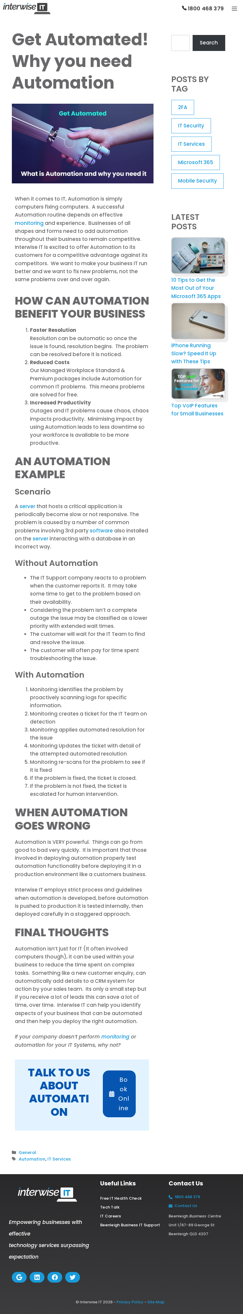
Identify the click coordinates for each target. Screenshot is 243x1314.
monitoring (29, 223)
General (27, 1152)
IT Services (59, 1159)
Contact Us (186, 1206)
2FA (182, 107)
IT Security (191, 125)
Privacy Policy (129, 1302)
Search (209, 42)
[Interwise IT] (26, 8)
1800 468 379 (205, 8)
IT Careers (110, 1216)
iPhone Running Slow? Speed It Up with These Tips (193, 353)
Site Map (155, 1302)
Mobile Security (197, 180)
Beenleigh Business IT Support (130, 1225)
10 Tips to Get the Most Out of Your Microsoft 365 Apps (196, 288)
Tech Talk (109, 1207)
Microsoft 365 (195, 162)
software (101, 530)
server (27, 506)
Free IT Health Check (121, 1198)
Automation (32, 1159)
